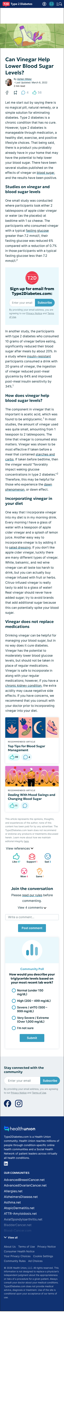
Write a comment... (21, 917)
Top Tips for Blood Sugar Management (26, 748)
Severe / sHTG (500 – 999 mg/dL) (32, 1009)
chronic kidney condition (23, 685)
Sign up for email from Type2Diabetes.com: (32, 291)
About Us (10, 1246)
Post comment (32, 928)
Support (31, 858)
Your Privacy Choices (17, 1256)
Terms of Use (39, 1092)
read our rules (32, 895)
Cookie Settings (43, 1256)
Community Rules (15, 1261)
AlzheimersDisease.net (21, 1197)
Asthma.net (12, 1202)
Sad (46, 858)
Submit (32, 1038)
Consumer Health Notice (19, 1251)
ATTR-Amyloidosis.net (20, 1214)
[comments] (25, 805)
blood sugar (45, 173)
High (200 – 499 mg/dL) (34, 1000)
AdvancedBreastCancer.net (24, 1180)
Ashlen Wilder (24, 79)
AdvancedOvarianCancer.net (25, 1185)
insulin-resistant (39, 356)
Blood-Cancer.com (18, 1231)
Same (38, 873)
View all (12, 1237)
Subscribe (45, 302)
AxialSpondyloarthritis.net (23, 1219)
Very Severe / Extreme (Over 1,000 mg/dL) (33, 1019)
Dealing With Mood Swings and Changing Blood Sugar (31, 797)
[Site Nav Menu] (59, 4)
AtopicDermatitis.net (19, 1208)
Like (15, 858)
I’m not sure (25, 1028)
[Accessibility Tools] (44, 4)
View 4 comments (31, 907)
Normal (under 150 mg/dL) (30, 992)
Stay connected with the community (24, 1070)
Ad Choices (35, 1261)
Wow (23, 873)
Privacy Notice (34, 313)
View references (18, 848)
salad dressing (20, 547)
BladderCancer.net (18, 1225)
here (26, 841)
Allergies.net (13, 1191)
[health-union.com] (19, 1129)
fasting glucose (37, 231)
